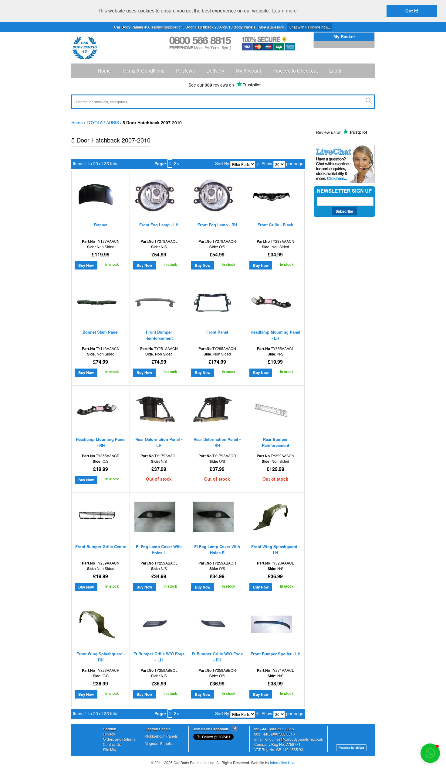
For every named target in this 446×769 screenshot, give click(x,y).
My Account (248, 70)
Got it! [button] (411, 11)
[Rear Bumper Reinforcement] (271, 411)
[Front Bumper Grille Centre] (97, 518)
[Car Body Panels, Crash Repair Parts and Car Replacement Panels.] (84, 47)
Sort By (222, 163)
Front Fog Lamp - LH (158, 225)
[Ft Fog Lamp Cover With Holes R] (213, 518)
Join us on (210, 728)
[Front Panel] (213, 304)
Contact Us (112, 744)
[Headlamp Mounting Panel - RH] (97, 411)
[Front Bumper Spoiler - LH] (271, 626)
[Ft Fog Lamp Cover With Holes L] (155, 518)
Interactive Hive (283, 762)
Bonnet (100, 225)
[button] (430, 753)
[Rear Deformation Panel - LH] (155, 411)
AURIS (112, 122)
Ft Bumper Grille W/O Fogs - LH (158, 657)
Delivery (215, 70)
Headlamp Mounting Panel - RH (101, 442)
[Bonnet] (97, 197)
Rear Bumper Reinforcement (275, 442)
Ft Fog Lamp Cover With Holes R (217, 549)
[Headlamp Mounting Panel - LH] (271, 304)
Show (267, 163)
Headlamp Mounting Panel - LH (275, 335)
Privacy (109, 733)
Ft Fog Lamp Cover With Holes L (159, 549)
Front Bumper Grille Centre (100, 546)
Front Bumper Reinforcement (159, 335)
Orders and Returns (119, 739)
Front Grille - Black (275, 225)
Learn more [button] (284, 10)
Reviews (185, 70)
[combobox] (223, 101)
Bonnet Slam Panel (101, 332)
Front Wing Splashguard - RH (100, 657)
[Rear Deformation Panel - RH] (213, 411)
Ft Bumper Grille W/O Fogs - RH (217, 657)
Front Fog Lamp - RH (217, 225)
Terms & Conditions (143, 70)
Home (104, 70)
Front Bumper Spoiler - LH (275, 654)
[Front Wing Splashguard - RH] (97, 626)
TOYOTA (94, 122)
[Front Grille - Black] (271, 197)
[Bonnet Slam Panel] (97, 304)
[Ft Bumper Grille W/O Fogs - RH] (213, 626)
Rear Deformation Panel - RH (217, 442)
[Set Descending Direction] (257, 163)
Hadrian (109, 728)
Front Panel (217, 332)
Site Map (110, 749)
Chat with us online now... (310, 26)
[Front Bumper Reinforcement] (155, 304)
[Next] (178, 163)
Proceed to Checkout (295, 70)
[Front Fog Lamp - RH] (213, 197)
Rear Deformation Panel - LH (158, 442)
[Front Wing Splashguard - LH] (271, 518)
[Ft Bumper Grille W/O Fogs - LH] (155, 626)
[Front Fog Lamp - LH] (155, 197)
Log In (336, 70)
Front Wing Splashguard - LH (275, 549)
